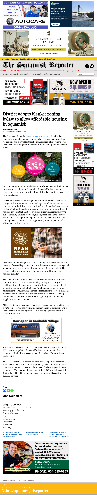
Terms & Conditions (28, 480)
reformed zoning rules (40, 136)
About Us (5, 480)
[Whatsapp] (12, 390)
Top (4, 485)
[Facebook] (4, 390)
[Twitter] (8, 390)
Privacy (19, 480)
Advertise (12, 480)
